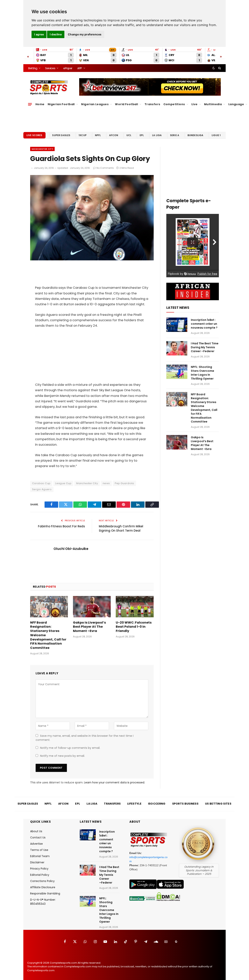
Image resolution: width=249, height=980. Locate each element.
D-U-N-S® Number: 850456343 (43, 902)
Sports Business (185, 804)
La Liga (157, 135)
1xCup (83, 135)
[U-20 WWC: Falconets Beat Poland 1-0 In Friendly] (134, 606)
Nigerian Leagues (95, 104)
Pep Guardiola (124, 483)
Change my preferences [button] (85, 34)
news (106, 483)
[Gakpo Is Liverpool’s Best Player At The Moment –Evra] (92, 606)
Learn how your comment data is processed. (114, 782)
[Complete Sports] (49, 87)
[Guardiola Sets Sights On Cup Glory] (92, 259)
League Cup (63, 483)
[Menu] (30, 104)
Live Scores (34, 135)
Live (194, 104)
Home (40, 104)
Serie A (174, 135)
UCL (128, 135)
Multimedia (213, 104)
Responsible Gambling (45, 893)
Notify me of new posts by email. (62, 756)
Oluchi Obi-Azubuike (70, 549)
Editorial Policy (39, 875)
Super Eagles (61, 135)
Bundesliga (195, 135)
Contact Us (38, 837)
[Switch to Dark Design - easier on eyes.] (213, 68)
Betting (32, 68)
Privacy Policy (39, 869)
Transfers (152, 104)
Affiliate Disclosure (42, 887)
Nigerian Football (61, 104)
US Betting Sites (218, 804)
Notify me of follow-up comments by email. (70, 748)
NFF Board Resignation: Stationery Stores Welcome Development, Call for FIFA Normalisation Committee (48, 635)
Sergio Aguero (42, 489)
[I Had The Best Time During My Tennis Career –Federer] (176, 348)
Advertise (36, 844)
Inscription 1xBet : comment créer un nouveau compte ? (204, 324)
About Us (36, 831)
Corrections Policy (42, 881)
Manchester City (42, 148)
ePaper (67, 68)
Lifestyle (134, 804)
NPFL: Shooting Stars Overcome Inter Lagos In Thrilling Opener (202, 373)
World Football (126, 104)
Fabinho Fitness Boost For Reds (61, 526)
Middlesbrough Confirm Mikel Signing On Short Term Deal (121, 528)
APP (79, 68)
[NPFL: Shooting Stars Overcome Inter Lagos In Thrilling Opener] (176, 372)
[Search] (219, 68)
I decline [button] (56, 34)
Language (236, 104)
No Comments (105, 168)
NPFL (98, 135)
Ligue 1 (216, 135)
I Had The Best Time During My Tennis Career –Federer (204, 347)
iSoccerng (157, 804)
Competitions (174, 104)
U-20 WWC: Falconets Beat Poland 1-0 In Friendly (134, 626)
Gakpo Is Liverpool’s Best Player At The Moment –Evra (89, 626)
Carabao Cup (41, 483)
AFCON (113, 135)
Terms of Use (39, 850)
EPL (142, 135)
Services (50, 68)
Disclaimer (37, 862)
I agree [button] (39, 34)
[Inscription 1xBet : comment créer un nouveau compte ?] (176, 325)
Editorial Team (40, 856)
